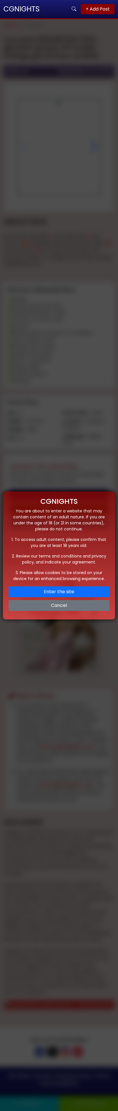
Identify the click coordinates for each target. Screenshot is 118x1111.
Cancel (59, 605)
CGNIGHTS (21, 9)
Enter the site (59, 591)
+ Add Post (98, 9)
